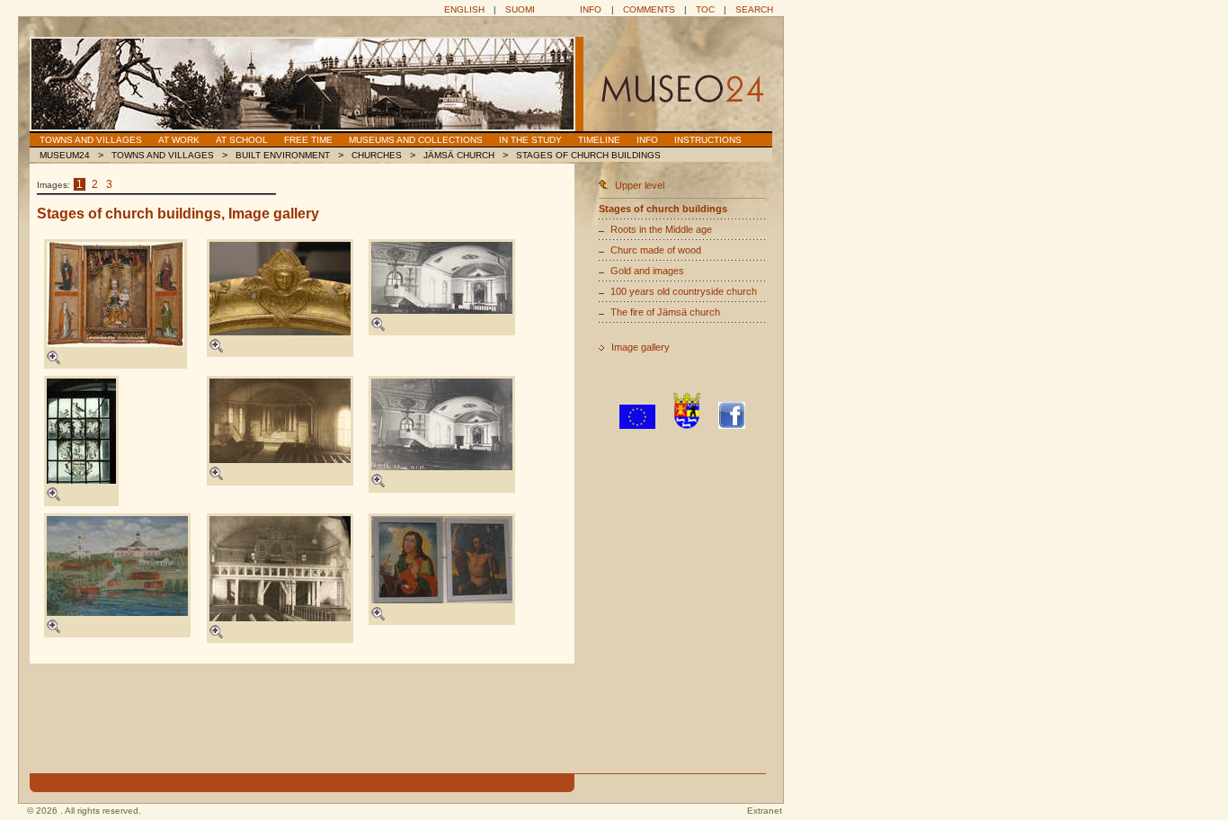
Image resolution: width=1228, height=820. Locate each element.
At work (179, 140)
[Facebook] (731, 425)
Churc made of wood (655, 250)
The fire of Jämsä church (665, 312)
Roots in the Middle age (661, 229)
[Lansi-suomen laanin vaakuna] (686, 425)
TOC (705, 9)
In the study (530, 140)
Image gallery (640, 347)
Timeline (599, 140)
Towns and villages (91, 140)
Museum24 (65, 155)
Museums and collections (416, 140)
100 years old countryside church (683, 291)
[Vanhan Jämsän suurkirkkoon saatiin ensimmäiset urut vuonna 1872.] (280, 568)
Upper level (639, 185)
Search (754, 9)
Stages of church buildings (588, 155)
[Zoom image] (53, 360)
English (464, 9)
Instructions (708, 140)
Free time (308, 140)
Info (590, 9)
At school (242, 140)
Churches (376, 155)
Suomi (520, 9)
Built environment (283, 155)
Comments (649, 9)
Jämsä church (458, 155)
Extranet (764, 811)
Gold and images (647, 270)
